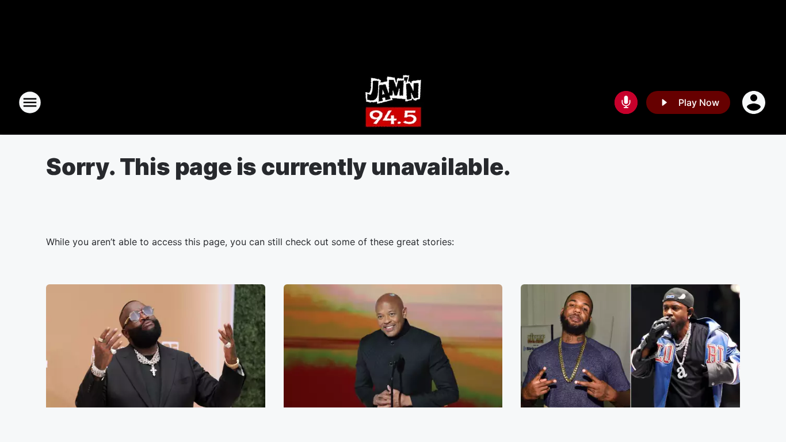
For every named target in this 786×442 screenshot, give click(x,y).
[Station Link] (393, 102)
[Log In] (755, 102)
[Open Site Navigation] (29, 102)
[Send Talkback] (626, 102)
